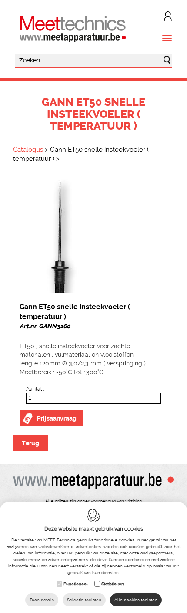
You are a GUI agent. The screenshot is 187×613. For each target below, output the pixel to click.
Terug (30, 443)
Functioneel (75, 583)
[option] (93, 234)
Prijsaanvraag (57, 418)
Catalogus (28, 149)
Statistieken (112, 583)
